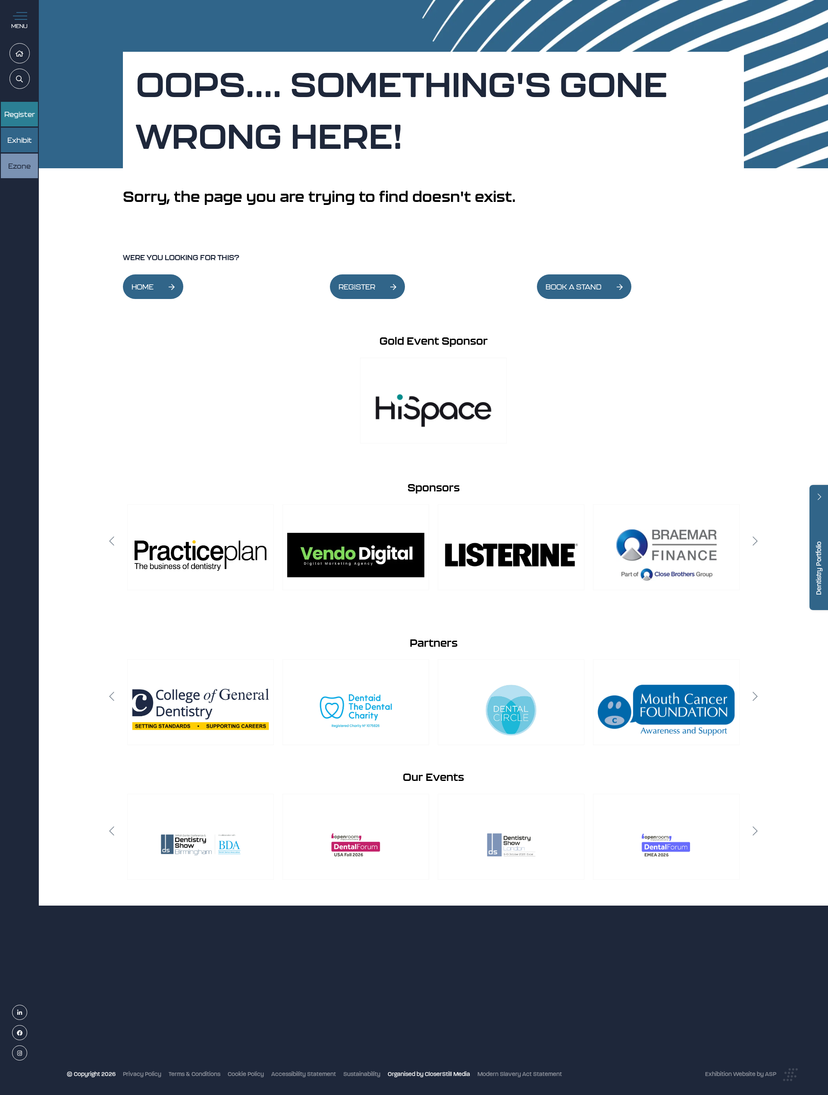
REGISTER (357, 287)
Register (19, 114)
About (338, 1052)
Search (29, 79)
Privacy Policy (142, 1074)
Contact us (345, 1041)
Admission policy (352, 1017)
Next (755, 541)
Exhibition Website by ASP (740, 1074)
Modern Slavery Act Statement (519, 1074)
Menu (19, 26)
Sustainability (361, 1074)
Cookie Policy (246, 1074)
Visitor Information (355, 971)
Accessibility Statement (303, 1074)
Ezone (19, 166)
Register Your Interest (359, 994)
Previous (111, 541)
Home (29, 54)
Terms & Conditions (194, 1074)
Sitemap (341, 1063)
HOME (143, 287)
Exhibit (19, 140)
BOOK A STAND (574, 287)
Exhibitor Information (358, 983)
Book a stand (347, 1006)
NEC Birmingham (560, 967)
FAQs (337, 1029)
